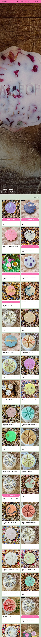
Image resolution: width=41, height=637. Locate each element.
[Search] (33, 2)
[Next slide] (37, 633)
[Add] (18, 243)
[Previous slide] (22, 633)
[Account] (36, 2)
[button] (38, 197)
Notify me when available (11, 219)
